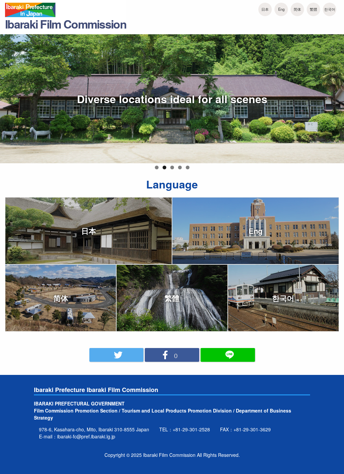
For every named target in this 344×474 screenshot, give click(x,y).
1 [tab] (157, 167)
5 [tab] (187, 167)
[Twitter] (116, 355)
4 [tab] (180, 167)
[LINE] (228, 355)
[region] (172, 102)
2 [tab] (164, 167)
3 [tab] (172, 167)
